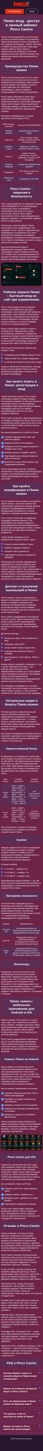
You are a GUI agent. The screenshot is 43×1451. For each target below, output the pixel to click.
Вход (32, 11)
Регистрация (14, 11)
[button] (39, 1231)
